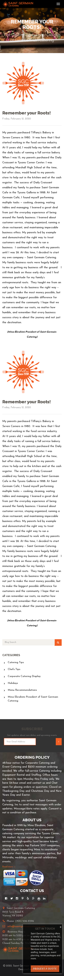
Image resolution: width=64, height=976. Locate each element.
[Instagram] (17, 898)
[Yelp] (28, 898)
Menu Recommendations (22, 690)
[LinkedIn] (44, 898)
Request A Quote (45, 968)
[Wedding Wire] (38, 898)
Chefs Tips (14, 669)
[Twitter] (11, 898)
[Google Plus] (33, 898)
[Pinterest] (22, 898)
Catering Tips (16, 662)
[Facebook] (6, 898)
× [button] (61, 926)
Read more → (9, 867)
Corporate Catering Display (24, 676)
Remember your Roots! (26, 113)
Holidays (13, 683)
